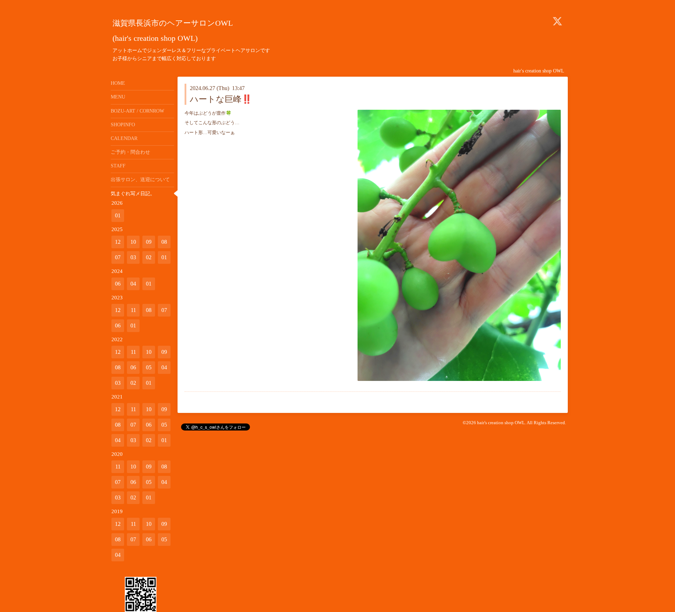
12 (118, 242)
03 (133, 257)
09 (149, 242)
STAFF (118, 165)
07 (118, 257)
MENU (118, 97)
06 (118, 284)
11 (133, 310)
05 (149, 367)
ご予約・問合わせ (130, 152)
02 (149, 257)
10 (133, 242)
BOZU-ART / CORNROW (137, 111)
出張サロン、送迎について (140, 179)
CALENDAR (124, 138)
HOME (118, 83)
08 (164, 242)
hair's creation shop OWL (501, 422)
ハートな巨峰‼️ (221, 99)
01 (118, 215)
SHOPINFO (123, 124)
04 (133, 284)
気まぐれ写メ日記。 (133, 193)
